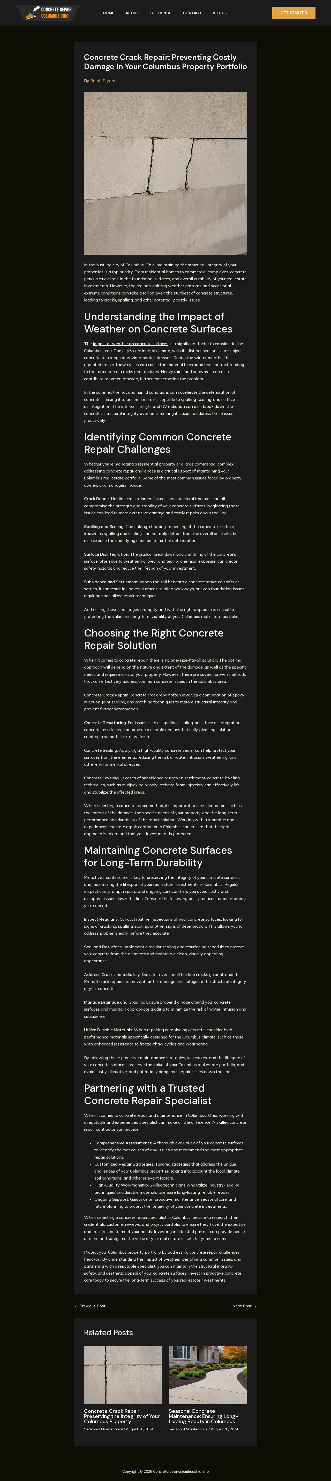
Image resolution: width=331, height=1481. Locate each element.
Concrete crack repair (150, 694)
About (132, 13)
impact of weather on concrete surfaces (130, 343)
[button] (225, 13)
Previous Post (90, 1306)
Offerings (160, 13)
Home (108, 13)
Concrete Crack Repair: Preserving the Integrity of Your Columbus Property (122, 1416)
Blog (218, 13)
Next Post (244, 1306)
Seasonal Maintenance (103, 1429)
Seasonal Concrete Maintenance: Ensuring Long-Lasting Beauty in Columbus (203, 1416)
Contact (192, 13)
